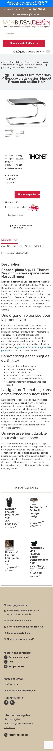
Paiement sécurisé (18, 735)
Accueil (4, 62)
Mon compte (22, 15)
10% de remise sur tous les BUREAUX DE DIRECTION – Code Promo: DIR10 (26, 3)
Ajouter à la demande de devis (20, 226)
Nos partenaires (17, 666)
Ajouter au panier (27, 194)
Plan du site (9, 727)
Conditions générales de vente (18, 723)
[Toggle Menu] (48, 51)
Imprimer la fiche (15, 215)
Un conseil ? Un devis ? (14, 9)
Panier (36, 15)
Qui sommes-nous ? (19, 657)
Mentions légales (12, 719)
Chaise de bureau (17, 62)
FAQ (11, 662)
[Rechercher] (47, 33)
